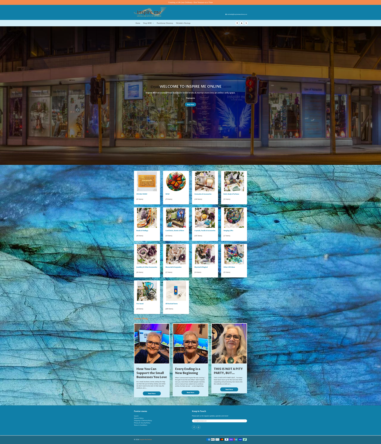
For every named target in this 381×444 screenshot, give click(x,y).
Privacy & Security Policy (142, 423)
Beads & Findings (142, 231)
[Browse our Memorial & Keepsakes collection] (176, 254)
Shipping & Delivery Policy (143, 420)
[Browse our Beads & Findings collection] (147, 218)
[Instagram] (198, 427)
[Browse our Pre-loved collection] (147, 291)
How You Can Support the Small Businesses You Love (151, 373)
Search (136, 416)
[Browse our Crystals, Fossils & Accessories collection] (205, 218)
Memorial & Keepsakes (173, 267)
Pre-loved (139, 304)
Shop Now (190, 104)
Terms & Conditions (140, 425)
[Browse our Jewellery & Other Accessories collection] (147, 254)
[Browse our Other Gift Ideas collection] (234, 254)
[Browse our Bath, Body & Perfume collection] (234, 181)
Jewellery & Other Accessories (146, 267)
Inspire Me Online (146, 439)
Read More (151, 393)
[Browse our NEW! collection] (176, 181)
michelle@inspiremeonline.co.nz (237, 14)
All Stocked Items (171, 304)
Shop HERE (147, 23)
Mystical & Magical (201, 267)
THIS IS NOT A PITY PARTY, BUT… (228, 371)
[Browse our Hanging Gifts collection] (234, 218)
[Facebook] (194, 427)
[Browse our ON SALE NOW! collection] (147, 181)
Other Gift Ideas (229, 267)
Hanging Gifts (228, 231)
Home (138, 23)
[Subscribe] (244, 420)
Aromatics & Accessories (202, 194)
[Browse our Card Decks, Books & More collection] (176, 218)
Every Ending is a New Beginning (187, 371)
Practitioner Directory (165, 23)
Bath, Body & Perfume (231, 194)
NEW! (167, 194)
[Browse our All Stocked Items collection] (176, 291)
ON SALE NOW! (141, 194)
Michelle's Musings (183, 23)
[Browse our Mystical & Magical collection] (205, 254)
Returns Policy (138, 418)
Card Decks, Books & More (174, 231)
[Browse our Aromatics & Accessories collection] (205, 181)
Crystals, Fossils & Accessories (204, 231)
